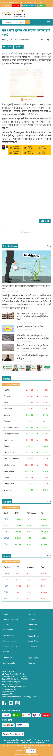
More (49, 246)
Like (20, 47)
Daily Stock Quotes (10, 619)
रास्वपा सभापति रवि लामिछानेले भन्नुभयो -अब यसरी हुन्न (32, 357)
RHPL (6, 592)
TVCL (6, 579)
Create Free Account (29, 5)
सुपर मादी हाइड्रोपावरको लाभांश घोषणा (30, 326)
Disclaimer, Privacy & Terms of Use (26, 754)
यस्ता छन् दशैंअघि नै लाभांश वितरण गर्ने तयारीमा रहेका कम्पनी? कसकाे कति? (26, 287)
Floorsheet (32, 619)
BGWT (6, 538)
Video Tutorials (33, 658)
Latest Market (33, 614)
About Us (31, 663)
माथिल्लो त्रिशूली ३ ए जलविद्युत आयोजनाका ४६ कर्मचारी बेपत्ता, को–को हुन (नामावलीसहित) (33, 336)
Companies (32, 646)
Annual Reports (34, 641)
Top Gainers (8, 629)
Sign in (45, 220)
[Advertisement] (26, 190)
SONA (6, 531)
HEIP (6, 586)
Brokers (6, 651)
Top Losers (32, 629)
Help (41, 5)
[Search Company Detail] (27, 22)
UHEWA (7, 573)
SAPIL (6, 519)
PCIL (6, 544)
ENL (5, 598)
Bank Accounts (9, 663)
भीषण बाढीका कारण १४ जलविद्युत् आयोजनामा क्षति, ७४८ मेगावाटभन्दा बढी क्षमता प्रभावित (33, 346)
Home (5, 614)
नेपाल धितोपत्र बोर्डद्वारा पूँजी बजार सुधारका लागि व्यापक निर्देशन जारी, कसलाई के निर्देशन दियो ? (32, 316)
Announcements (9, 641)
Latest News (8, 635)
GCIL (6, 525)
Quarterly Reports (10, 646)
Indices (6, 624)
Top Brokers (32, 624)
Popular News (33, 636)
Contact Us (7, 657)
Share (8, 47)
